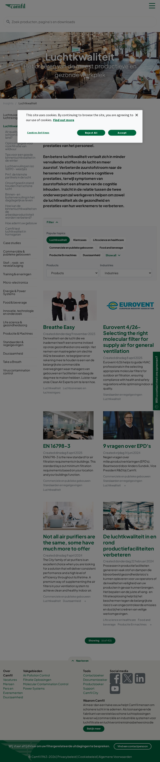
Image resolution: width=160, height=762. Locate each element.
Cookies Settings (38, 132)
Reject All (91, 132)
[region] (80, 126)
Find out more (63, 120)
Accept (122, 132)
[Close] (136, 115)
